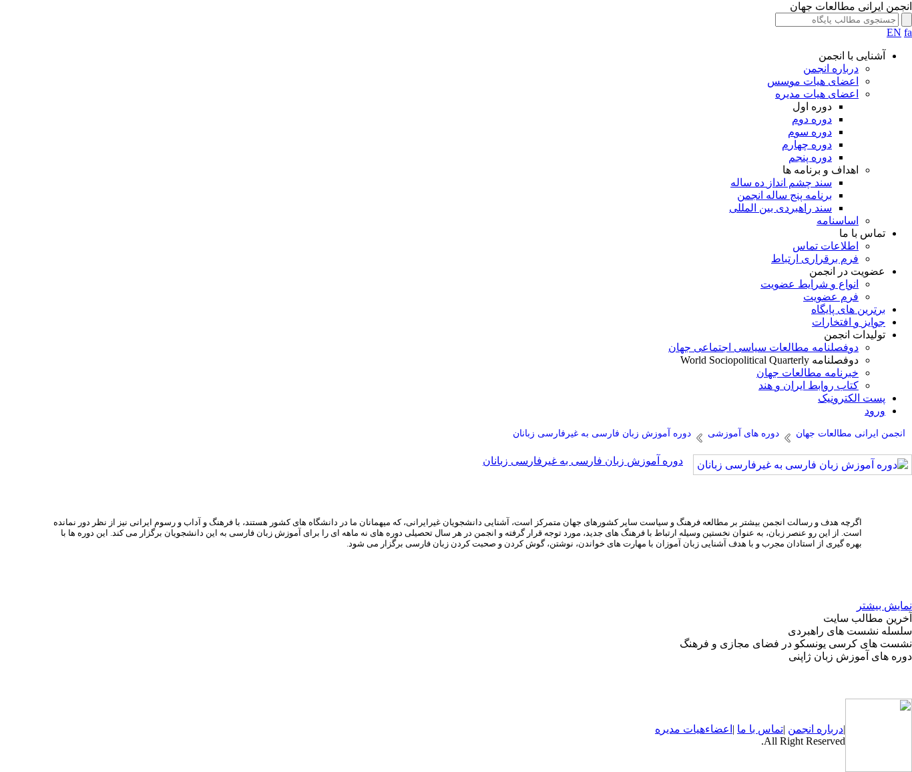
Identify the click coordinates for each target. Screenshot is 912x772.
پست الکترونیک (851, 398)
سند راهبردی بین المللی (780, 208)
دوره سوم (810, 131)
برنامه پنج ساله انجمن (784, 195)
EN (894, 32)
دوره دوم (812, 119)
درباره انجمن (831, 68)
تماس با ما (760, 729)
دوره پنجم (810, 157)
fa (908, 32)
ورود (875, 410)
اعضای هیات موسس (813, 81)
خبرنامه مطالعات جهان (807, 372)
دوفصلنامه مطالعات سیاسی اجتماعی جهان (763, 347)
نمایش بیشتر (884, 605)
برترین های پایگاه (848, 309)
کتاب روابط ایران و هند (808, 385)
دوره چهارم (807, 144)
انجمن (801, 729)
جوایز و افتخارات (848, 322)
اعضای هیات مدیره (817, 93)
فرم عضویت (831, 296)
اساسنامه (838, 220)
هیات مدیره (680, 729)
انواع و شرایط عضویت (809, 284)
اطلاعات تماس (825, 246)
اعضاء (718, 729)
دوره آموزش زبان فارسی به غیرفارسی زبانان (583, 460)
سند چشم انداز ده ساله (781, 182)
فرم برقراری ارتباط (815, 258)
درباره (828, 729)
